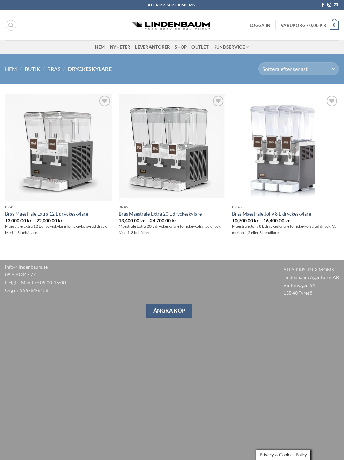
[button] (260, 25)
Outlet (200, 47)
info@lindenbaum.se (26, 267)
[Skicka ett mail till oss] (336, 5)
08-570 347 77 (20, 274)
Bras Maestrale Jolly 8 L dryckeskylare (271, 214)
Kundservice (229, 47)
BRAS (53, 69)
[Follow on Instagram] (329, 5)
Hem (100, 47)
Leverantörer (152, 47)
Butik (32, 69)
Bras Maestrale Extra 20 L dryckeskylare (160, 214)
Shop (181, 47)
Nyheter (120, 47)
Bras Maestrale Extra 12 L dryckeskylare (46, 214)
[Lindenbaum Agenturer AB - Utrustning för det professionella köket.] (172, 25)
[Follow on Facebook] (323, 5)
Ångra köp (169, 310)
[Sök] (11, 25)
